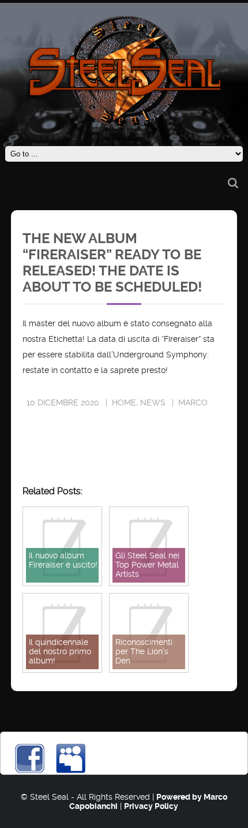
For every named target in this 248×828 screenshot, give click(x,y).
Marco (193, 402)
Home (124, 402)
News (153, 402)
